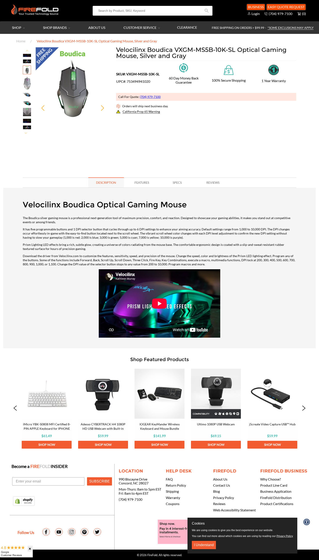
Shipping (172, 491)
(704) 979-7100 (150, 97)
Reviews (219, 504)
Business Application (275, 491)
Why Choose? (270, 479)
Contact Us (221, 485)
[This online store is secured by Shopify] (24, 501)
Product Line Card (273, 485)
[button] (15, 409)
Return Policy (176, 485)
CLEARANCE (187, 27)
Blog (216, 491)
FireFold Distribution (276, 498)
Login (256, 14)
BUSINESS (256, 7)
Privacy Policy (223, 498)
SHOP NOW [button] (46, 444)
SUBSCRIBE (99, 481)
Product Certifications (276, 504)
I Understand (204, 545)
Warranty (173, 498)
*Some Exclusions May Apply (291, 28)
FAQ (169, 479)
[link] (47, 409)
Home (20, 41)
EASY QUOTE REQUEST (286, 7)
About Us (96, 27)
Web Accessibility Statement (234, 510)
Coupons (172, 504)
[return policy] (183, 67)
